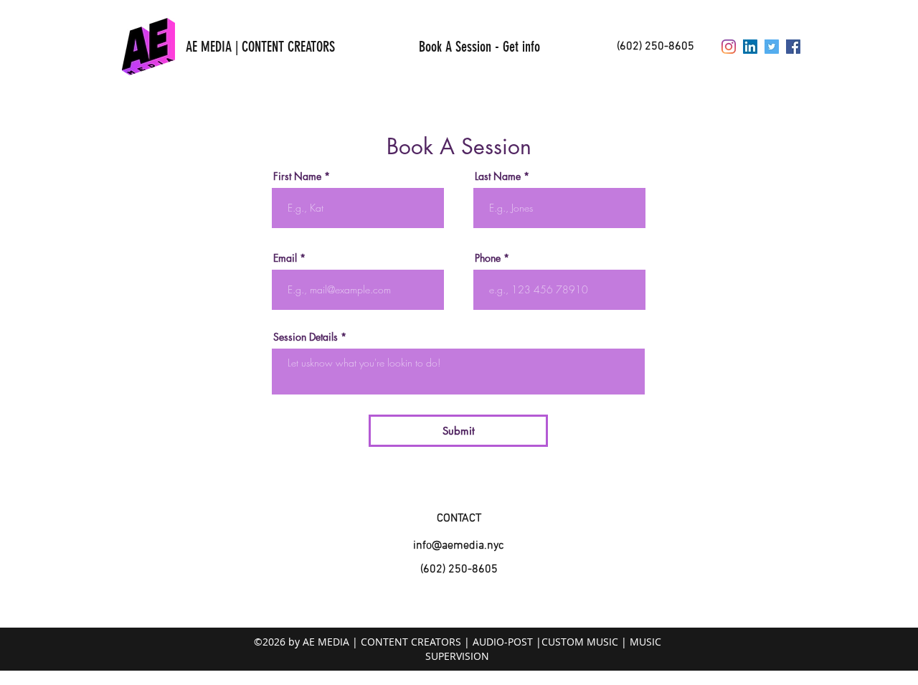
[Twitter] (772, 46)
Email (285, 258)
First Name (297, 176)
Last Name (498, 176)
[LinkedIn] (750, 46)
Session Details (305, 337)
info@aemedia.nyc (458, 546)
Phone (488, 258)
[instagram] (728, 46)
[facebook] (793, 46)
